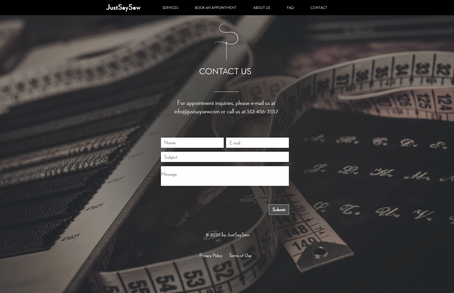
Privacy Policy (210, 255)
